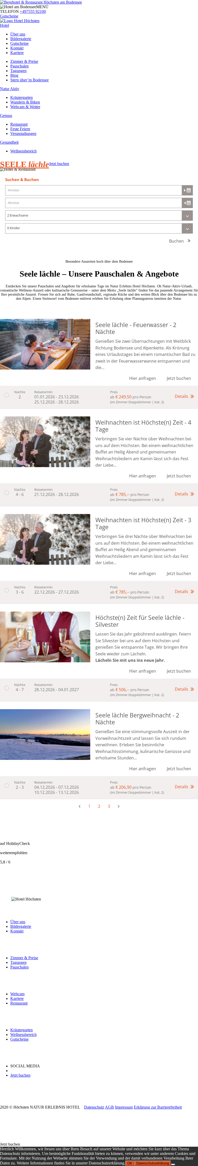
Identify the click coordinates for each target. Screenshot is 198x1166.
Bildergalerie (20, 39)
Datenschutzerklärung (152, 1163)
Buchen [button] (176, 241)
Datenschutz (94, 1107)
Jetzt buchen (59, 163)
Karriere (17, 52)
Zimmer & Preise (24, 61)
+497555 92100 (33, 11)
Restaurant (19, 124)
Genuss (6, 115)
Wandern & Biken (25, 102)
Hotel (4, 25)
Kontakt (16, 48)
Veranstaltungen (23, 133)
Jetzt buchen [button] (179, 378)
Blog (14, 75)
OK (129, 1163)
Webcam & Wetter (25, 107)
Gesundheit (9, 142)
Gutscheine (9, 16)
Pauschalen (19, 66)
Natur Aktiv (9, 89)
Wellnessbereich (23, 151)
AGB (109, 1107)
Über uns (17, 34)
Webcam (17, 994)
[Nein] (173, 1164)
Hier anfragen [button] (142, 378)
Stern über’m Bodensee (29, 80)
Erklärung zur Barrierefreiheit (158, 1107)
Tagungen (18, 70)
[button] (99, 397)
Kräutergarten (21, 97)
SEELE (24, 164)
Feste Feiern (20, 129)
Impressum (124, 1107)
